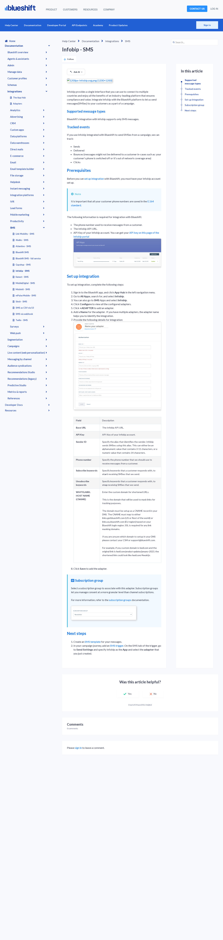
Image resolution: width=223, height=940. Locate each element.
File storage (16, 175)
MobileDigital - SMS (25, 283)
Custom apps (17, 129)
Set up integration (83, 276)
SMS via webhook (24, 314)
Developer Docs (14, 404)
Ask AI (77, 72)
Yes (130, 693)
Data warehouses (19, 142)
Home (12, 40)
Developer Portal (56, 25)
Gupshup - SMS (23, 264)
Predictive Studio (17, 385)
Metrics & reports (17, 391)
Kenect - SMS (22, 277)
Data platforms (18, 136)
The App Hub (19, 97)
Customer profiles (17, 78)
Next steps (76, 633)
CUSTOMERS (70, 9)
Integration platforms (22, 195)
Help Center (11, 25)
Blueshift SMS (22, 252)
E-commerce (17, 155)
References (14, 398)
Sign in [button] (207, 25)
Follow (70, 59)
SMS (12, 227)
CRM (13, 123)
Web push (15, 333)
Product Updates (118, 25)
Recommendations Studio (21, 372)
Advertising (16, 116)
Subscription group (89, 580)
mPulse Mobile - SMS (26, 295)
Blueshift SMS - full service (28, 258)
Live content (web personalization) (26, 352)
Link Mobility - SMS (25, 234)
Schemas (12, 84)
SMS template (93, 641)
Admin (11, 65)
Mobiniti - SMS (23, 289)
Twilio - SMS (22, 320)
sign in (78, 747)
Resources (10, 410)
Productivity (17, 221)
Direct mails (16, 149)
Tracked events (78, 127)
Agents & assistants (18, 58)
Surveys (14, 326)
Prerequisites (79, 170)
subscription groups (120, 599)
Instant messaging (20, 188)
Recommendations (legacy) (22, 378)
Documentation (32, 25)
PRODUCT (51, 9)
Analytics (15, 110)
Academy (98, 25)
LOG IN (214, 8)
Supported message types (86, 111)
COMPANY (109, 9)
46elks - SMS (22, 240)
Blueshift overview (18, 52)
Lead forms (16, 208)
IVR (12, 201)
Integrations (15, 91)
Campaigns (13, 346)
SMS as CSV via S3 (25, 307)
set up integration (94, 178)
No (155, 693)
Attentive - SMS (23, 246)
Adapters (17, 103)
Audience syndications (20, 365)
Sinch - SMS (21, 301)
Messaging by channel (20, 359)
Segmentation (15, 339)
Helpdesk (15, 181)
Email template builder (22, 168)
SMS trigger (116, 645)
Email (13, 162)
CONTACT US (197, 8)
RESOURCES (90, 9)
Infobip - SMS (23, 271)
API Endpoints (79, 25)
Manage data (15, 71)
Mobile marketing (19, 214)
